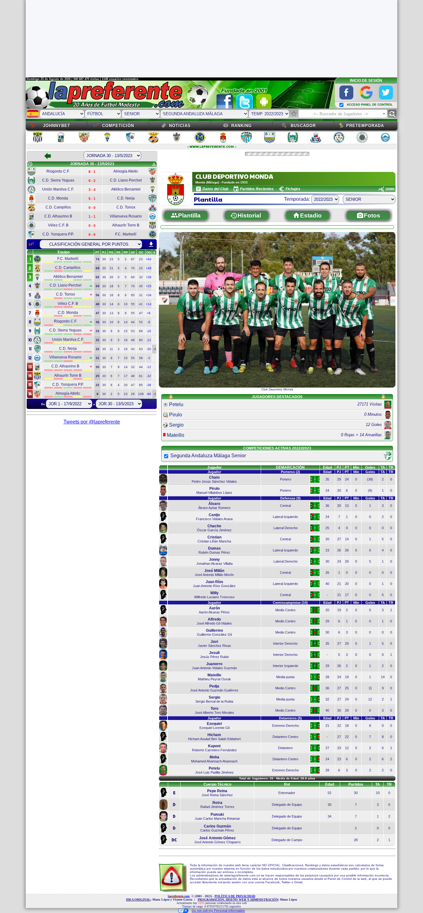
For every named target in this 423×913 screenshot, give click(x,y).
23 (111, 259)
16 (111, 295)
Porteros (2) (290, 472)
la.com (179, 896)
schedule (30, 164)
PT (347, 467)
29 (133, 394)
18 (111, 286)
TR (391, 467)
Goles (370, 467)
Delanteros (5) (290, 718)
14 (111, 304)
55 (133, 304)
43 (133, 349)
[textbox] (343, 114)
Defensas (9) (290, 498)
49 (133, 376)
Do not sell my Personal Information (218, 910)
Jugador (214, 467)
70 (133, 268)
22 (141, 268)
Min (356, 467)
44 (133, 322)
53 (133, 331)
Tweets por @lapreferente (91, 421)
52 (141, 322)
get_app (153, 164)
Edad (327, 467)
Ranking (241, 125)
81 (141, 376)
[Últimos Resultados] (31, 244)
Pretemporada (365, 125)
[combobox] (342, 113)
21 (111, 268)
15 (126, 331)
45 (141, 286)
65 (133, 295)
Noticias (180, 125)
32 (141, 277)
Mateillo (175, 435)
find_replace (392, 114)
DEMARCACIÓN (290, 467)
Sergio (176, 425)
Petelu (176, 404)
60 (133, 277)
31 (141, 295)
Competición (118, 125)
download (151, 244)
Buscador (303, 125)
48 (133, 340)
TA (383, 467)
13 (111, 313)
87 (133, 259)
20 (111, 277)
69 (141, 331)
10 (126, 304)
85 (141, 385)
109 (141, 394)
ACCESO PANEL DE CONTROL (370, 104)
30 (104, 259)
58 (141, 358)
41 (141, 304)
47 (141, 313)
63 (141, 349)
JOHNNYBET (56, 125)
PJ (339, 467)
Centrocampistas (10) (290, 602)
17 (126, 376)
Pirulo (175, 414)
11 (111, 349)
